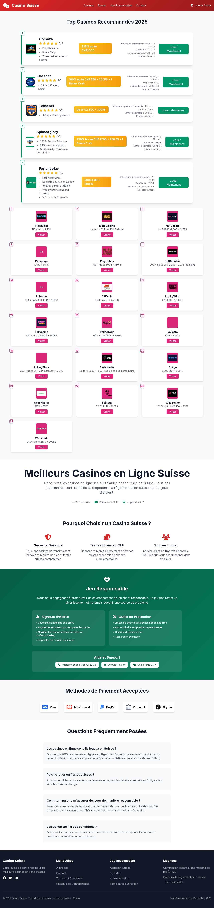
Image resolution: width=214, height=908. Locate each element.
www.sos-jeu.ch (116, 664)
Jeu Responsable (121, 5)
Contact (141, 5)
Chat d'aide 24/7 (146, 664)
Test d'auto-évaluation (124, 883)
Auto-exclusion (119, 878)
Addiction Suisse (120, 867)
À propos (62, 867)
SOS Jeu (115, 873)
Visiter (41, 234)
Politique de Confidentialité (72, 883)
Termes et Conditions (69, 878)
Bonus (102, 5)
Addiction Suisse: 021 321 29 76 (79, 664)
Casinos (89, 5)
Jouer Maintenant (174, 49)
